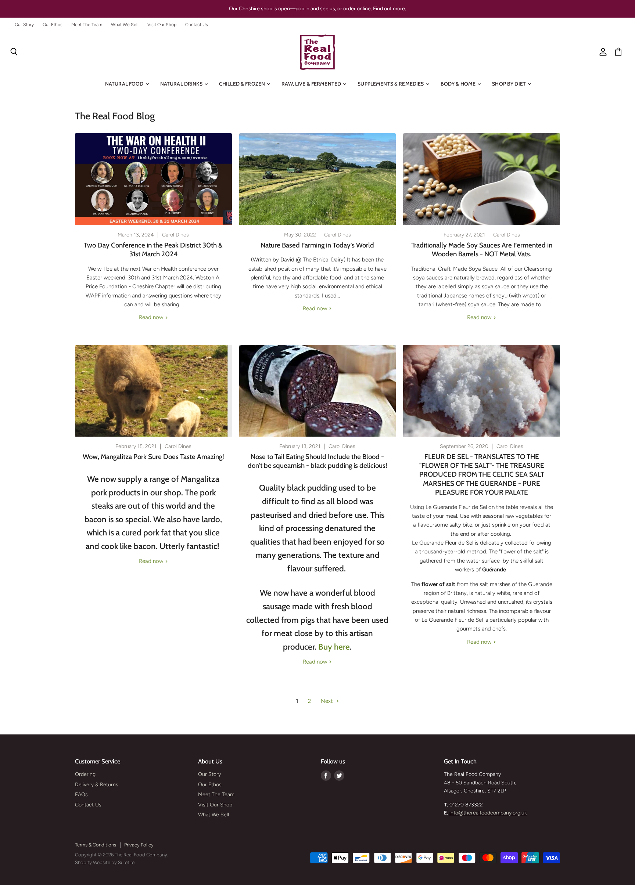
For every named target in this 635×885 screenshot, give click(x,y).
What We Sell (125, 24)
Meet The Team (86, 24)
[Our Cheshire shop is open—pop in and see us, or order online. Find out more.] (317, 9)
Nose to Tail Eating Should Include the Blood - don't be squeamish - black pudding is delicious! (317, 461)
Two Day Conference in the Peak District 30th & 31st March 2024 (153, 249)
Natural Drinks (182, 83)
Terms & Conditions (95, 845)
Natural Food (125, 83)
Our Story (24, 24)
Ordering (85, 774)
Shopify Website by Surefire (104, 862)
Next (327, 701)
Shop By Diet (509, 83)
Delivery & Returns (96, 784)
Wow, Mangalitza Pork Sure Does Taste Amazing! (153, 456)
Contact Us (196, 24)
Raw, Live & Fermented (311, 83)
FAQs (81, 794)
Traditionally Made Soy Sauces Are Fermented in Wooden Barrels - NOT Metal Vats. (481, 249)
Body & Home (459, 83)
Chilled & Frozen (242, 83)
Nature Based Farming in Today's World (317, 245)
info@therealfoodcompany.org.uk (488, 813)
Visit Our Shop (161, 24)
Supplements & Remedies (391, 83)
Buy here (334, 647)
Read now (152, 317)
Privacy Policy (139, 845)
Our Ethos (52, 24)
